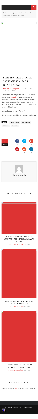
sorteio (6, 126)
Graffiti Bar (14, 97)
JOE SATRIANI (26, 122)
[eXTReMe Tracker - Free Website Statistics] (4, 410)
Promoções (14, 89)
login (16, 388)
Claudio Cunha (9, 90)
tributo (14, 126)
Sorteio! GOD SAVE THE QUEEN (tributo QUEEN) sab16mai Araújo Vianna (19, 239)
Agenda (6, 89)
